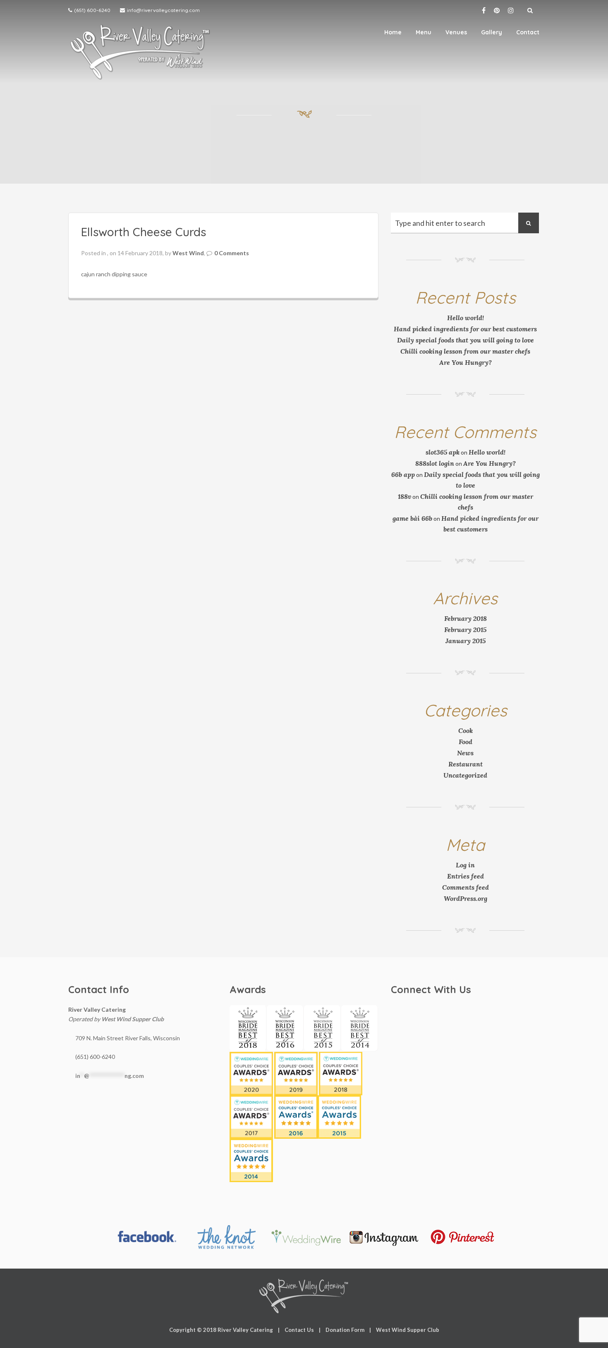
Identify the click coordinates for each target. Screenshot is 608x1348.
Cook (465, 730)
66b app (403, 474)
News (465, 753)
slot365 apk (443, 452)
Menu (423, 32)
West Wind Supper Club (132, 1018)
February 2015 (465, 629)
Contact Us (299, 1329)
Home (393, 32)
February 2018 (465, 618)
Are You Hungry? (465, 362)
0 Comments (231, 252)
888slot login (434, 463)
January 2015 (465, 641)
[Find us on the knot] (226, 1237)
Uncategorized (465, 775)
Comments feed (465, 887)
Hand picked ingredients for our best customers (465, 329)
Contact (527, 32)
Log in (465, 865)
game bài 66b (412, 518)
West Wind (188, 252)
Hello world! (465, 318)
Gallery (491, 32)
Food (465, 741)
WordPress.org (465, 898)
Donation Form (345, 1329)
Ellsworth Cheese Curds (143, 232)
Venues (456, 32)
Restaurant (465, 764)
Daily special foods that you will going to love (465, 340)
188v (404, 496)
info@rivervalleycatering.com (163, 10)
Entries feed (465, 876)
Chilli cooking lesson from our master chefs (465, 351)
